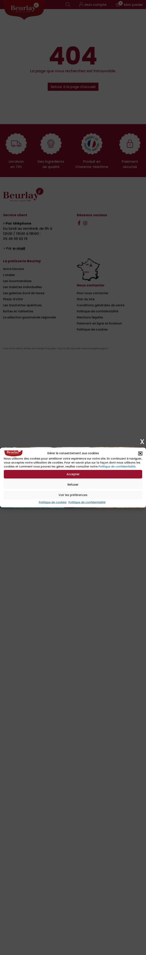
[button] (140, 453)
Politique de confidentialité (87, 502)
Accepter (73, 474)
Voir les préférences (73, 495)
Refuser (73, 485)
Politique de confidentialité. (117, 466)
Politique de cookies (53, 502)
